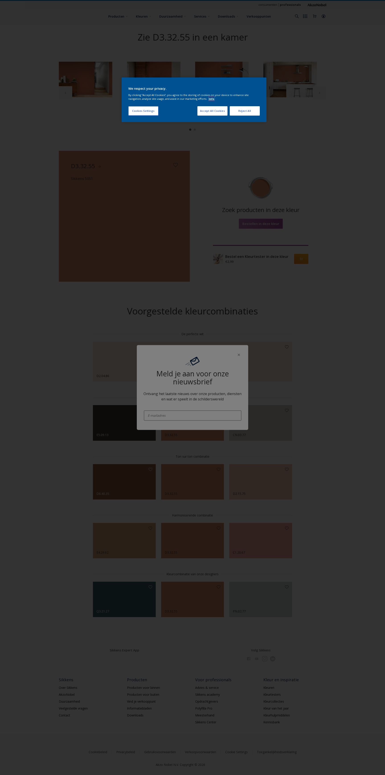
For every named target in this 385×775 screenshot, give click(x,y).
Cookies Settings (143, 110)
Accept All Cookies (212, 110)
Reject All (244, 110)
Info (211, 98)
